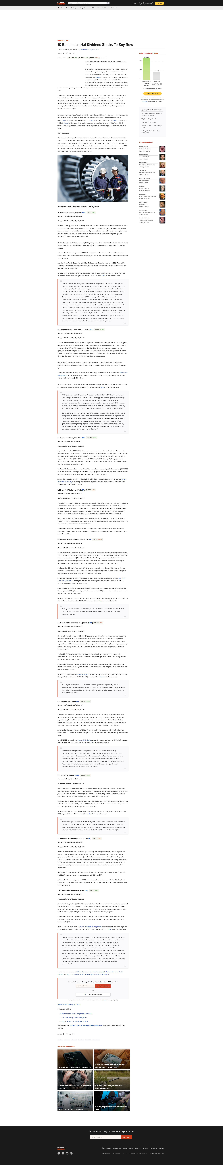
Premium (159, 3)
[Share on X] (67, 53)
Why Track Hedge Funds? (148, 119)
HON (90, 623)
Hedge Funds (84, 8)
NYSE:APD (88, 1040)
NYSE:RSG (73, 1040)
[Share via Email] (73, 53)
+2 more (103, 58)
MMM (77, 775)
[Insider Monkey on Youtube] (68, 1153)
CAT (77, 701)
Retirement (95, 8)
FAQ (123, 1153)
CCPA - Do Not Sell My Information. (137, 1153)
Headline (67, 1040)
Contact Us (153, 1148)
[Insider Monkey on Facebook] (59, 1153)
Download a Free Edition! (148, 122)
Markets (60, 8)
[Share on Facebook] (64, 53)
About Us (138, 1148)
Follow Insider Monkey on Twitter (68, 1004)
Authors (145, 1148)
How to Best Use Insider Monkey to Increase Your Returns (151, 114)
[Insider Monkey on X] (64, 1153)
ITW (83, 490)
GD (90, 539)
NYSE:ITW (81, 1040)
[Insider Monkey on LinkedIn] (72, 1153)
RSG (83, 437)
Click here (103, 1000)
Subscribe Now (152, 94)
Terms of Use (116, 1153)
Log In (136, 3)
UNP (86, 890)
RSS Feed (107, 1148)
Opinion (105, 8)
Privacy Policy (106, 1153)
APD (91, 329)
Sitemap (161, 1148)
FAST (84, 212)
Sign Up (147, 3)
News (67, 41)
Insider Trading (71, 8)
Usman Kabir (84, 50)
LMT (89, 838)
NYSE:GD (60, 1040)
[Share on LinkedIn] (70, 53)
